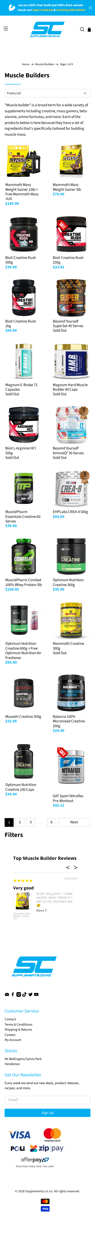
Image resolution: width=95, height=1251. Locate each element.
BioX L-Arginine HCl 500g (20, 451)
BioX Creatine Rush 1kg (20, 324)
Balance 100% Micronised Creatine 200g (69, 721)
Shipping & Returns (18, 1029)
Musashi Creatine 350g (23, 716)
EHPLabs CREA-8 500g (70, 512)
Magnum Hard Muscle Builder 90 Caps (70, 387)
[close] (90, 8)
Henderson (12, 1064)
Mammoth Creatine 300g (68, 646)
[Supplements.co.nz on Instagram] (18, 995)
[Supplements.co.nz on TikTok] (24, 995)
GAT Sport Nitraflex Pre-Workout (68, 798)
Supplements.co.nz (38, 1191)
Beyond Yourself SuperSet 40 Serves (68, 324)
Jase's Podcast (42, 10)
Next (74, 822)
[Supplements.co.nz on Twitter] (30, 995)
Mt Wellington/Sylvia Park (23, 1059)
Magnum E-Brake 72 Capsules (21, 387)
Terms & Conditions (18, 1024)
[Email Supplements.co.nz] (7, 995)
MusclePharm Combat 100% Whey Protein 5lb (23, 582)
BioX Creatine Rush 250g (68, 260)
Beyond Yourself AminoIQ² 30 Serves (68, 451)
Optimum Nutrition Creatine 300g (68, 582)
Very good (23, 888)
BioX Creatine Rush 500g (20, 260)
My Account (13, 1040)
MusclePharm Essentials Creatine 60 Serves (22, 516)
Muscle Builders (44, 64)
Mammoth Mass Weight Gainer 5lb (67, 187)
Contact (10, 1019)
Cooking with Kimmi (70, 10)
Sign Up (47, 1112)
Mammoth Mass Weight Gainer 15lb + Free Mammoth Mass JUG (22, 192)
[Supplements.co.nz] (47, 29)
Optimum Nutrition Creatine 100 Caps (20, 787)
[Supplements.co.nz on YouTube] (36, 995)
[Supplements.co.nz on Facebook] (12, 995)
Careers (10, 1034)
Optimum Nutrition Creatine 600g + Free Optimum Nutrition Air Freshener (23, 650)
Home (25, 64)
